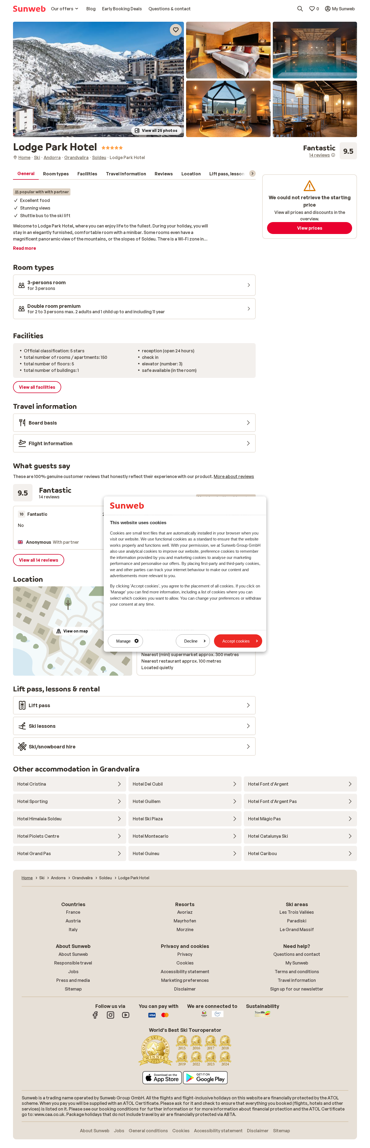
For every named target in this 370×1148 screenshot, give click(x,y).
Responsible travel (73, 963)
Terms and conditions (297, 971)
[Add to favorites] (176, 30)
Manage (123, 641)
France (73, 912)
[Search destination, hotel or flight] (300, 8)
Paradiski (296, 921)
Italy (73, 929)
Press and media (73, 980)
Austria (73, 921)
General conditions (148, 1130)
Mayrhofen (185, 921)
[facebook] (95, 1017)
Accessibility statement (185, 971)
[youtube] (125, 1017)
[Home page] (29, 8)
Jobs (73, 971)
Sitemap (73, 989)
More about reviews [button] (234, 476)
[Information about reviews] (333, 155)
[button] (98, 79)
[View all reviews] (330, 151)
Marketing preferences (185, 980)
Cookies (185, 963)
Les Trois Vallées (297, 912)
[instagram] (110, 1017)
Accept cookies (236, 641)
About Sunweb (73, 954)
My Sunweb (296, 963)
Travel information (297, 980)
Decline (190, 641)
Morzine (185, 929)
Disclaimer (185, 989)
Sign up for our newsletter (296, 989)
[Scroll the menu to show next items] (252, 173)
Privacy (184, 954)
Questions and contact (296, 954)
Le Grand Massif (297, 929)
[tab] (26, 174)
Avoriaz (185, 912)
